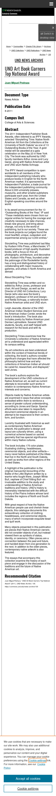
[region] (28, 766)
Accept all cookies (28, 778)
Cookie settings (37, 760)
